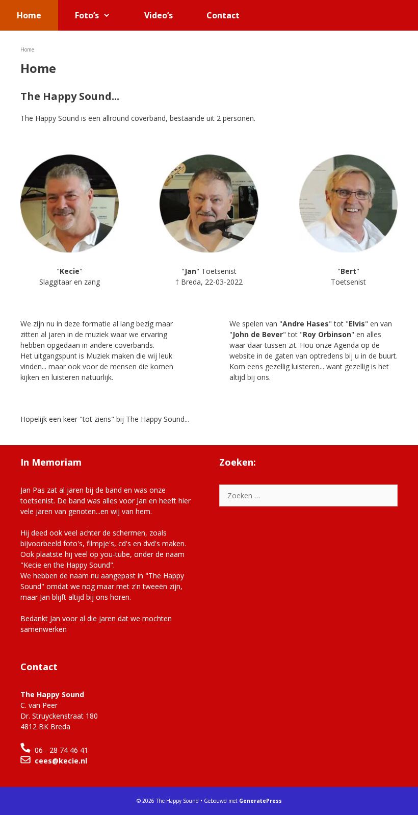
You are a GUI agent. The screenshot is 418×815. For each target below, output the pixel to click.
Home (29, 15)
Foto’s (87, 15)
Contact (223, 15)
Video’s (158, 15)
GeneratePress (260, 800)
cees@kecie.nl (61, 761)
